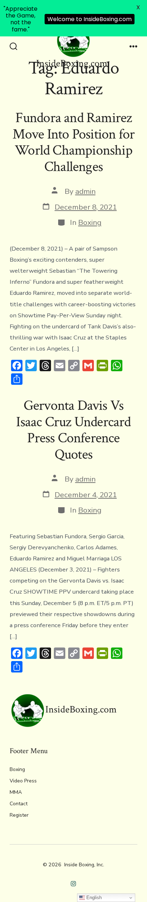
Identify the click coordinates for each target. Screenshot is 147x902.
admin (85, 191)
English (93, 897)
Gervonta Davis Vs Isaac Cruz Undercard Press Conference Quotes (73, 430)
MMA (16, 792)
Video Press (23, 780)
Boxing (89, 222)
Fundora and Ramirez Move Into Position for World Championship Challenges (73, 142)
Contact (18, 803)
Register (19, 815)
